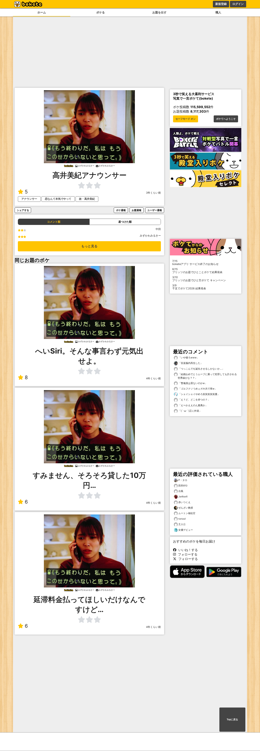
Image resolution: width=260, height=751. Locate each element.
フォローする (186, 554)
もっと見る (89, 246)
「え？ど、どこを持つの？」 (194, 399)
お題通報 (136, 210)
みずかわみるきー (150, 235)
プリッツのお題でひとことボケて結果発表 (197, 271)
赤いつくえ (184, 502)
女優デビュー (185, 529)
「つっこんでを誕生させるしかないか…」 (201, 368)
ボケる (100, 12)
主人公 (182, 524)
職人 (218, 12)
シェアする (23, 210)
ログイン (238, 3)
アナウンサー (29, 198)
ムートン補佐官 (186, 513)
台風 (180, 491)
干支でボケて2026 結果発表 (189, 287)
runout (182, 518)
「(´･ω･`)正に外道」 (190, 410)
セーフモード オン (186, 118)
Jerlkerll (182, 496)
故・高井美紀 (87, 198)
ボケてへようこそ (226, 118)
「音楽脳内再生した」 (190, 363)
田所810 (182, 485)
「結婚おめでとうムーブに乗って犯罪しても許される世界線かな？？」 (207, 376)
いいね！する (187, 550)
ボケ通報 (121, 210)
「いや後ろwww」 (188, 357)
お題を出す (159, 12)
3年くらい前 (153, 192)
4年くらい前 (153, 378)
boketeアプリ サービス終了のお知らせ (195, 262)
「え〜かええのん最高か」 (193, 405)
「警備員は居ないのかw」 (192, 383)
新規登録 (221, 3)
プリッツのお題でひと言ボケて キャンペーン (199, 279)
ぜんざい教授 (185, 507)
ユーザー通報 (154, 210)
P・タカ (182, 480)
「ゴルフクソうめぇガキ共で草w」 (197, 388)
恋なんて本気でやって (58, 198)
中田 (158, 229)
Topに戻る (232, 719)
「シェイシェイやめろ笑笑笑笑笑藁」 (199, 394)
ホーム (41, 12)
